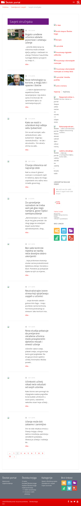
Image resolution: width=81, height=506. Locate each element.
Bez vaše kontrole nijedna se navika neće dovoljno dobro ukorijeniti (35, 252)
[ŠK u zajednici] (71, 238)
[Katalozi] (71, 230)
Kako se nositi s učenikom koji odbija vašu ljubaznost (36, 125)
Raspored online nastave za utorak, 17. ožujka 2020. (67, 97)
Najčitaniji (66, 92)
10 (10, 456)
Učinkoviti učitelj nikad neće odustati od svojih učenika (35, 384)
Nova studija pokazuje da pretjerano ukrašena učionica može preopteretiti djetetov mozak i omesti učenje (36, 337)
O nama (24, 481)
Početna (5, 7)
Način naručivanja (30, 490)
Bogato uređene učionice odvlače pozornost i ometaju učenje (35, 38)
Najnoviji (57, 92)
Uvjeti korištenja (7, 483)
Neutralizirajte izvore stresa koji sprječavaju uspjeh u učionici (37, 293)
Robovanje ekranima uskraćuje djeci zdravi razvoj (67, 127)
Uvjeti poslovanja (27, 488)
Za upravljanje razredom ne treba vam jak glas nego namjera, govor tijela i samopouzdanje (36, 208)
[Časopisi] (56, 238)
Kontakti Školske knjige (29, 483)
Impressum (5, 481)
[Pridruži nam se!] (64, 238)
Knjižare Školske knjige (29, 485)
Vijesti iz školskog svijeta (49, 481)
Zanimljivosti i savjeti (18, 7)
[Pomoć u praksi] (56, 230)
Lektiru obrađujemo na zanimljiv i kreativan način (67, 151)
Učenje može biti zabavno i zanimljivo (35, 423)
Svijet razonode (47, 485)
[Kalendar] (64, 230)
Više (27, 64)
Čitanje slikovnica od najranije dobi (36, 166)
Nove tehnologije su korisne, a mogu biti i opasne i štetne (36, 82)
